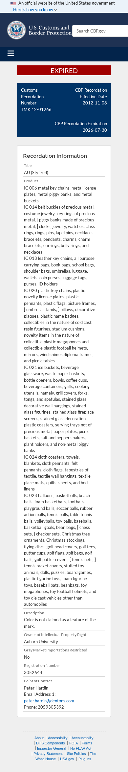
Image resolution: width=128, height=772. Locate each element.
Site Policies (76, 754)
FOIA (73, 743)
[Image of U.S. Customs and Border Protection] (39, 30)
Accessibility (58, 738)
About (39, 738)
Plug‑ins (84, 759)
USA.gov (67, 759)
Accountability (83, 738)
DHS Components (50, 743)
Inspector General (51, 748)
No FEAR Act (80, 748)
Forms (87, 743)
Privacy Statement (48, 754)
